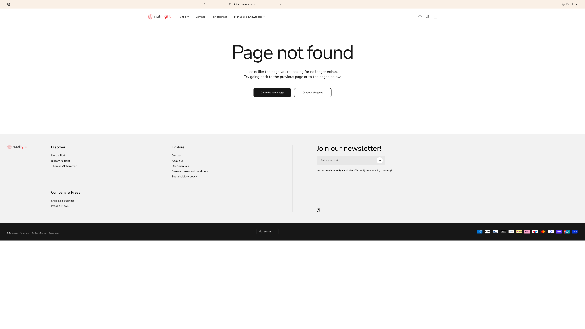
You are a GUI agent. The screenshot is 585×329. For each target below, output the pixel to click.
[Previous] (204, 4)
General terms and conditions (190, 171)
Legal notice (53, 233)
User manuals (180, 166)
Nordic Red (58, 155)
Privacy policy (25, 233)
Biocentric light (60, 161)
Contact (176, 155)
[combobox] (570, 4)
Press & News (60, 206)
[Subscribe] (380, 160)
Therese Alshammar (63, 166)
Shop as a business (62, 201)
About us (177, 161)
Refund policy (12, 233)
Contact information (40, 233)
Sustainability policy (184, 176)
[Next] (279, 4)
